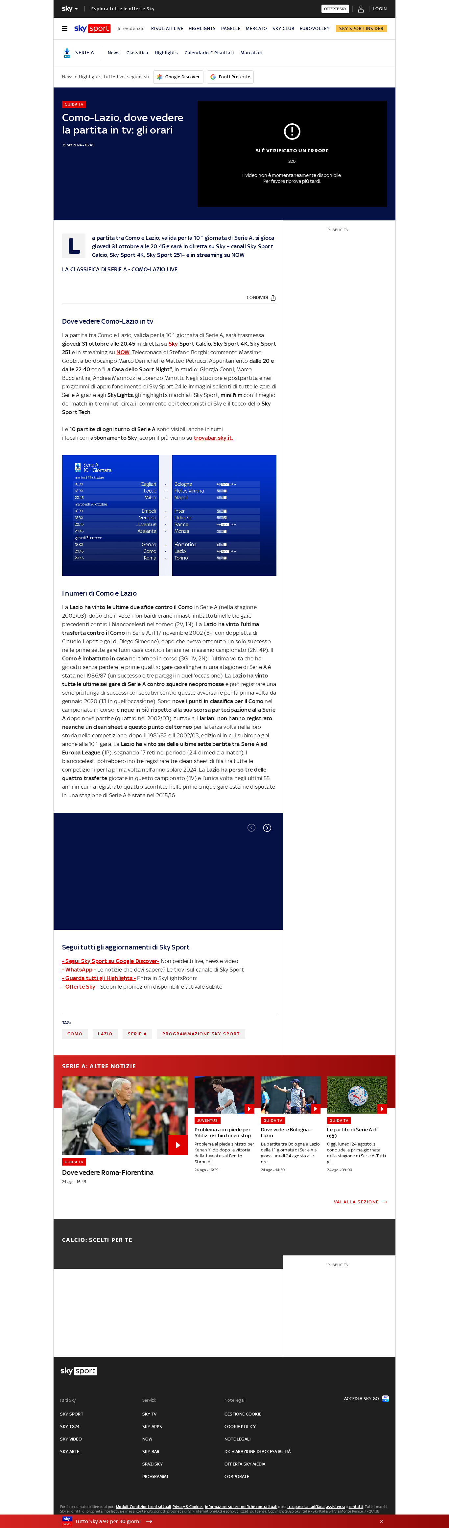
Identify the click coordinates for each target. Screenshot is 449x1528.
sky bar (150, 1451)
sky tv (149, 1414)
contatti (356, 1506)
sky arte (70, 1451)
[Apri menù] (64, 28)
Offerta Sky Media (245, 1464)
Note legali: (236, 1400)
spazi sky (152, 1464)
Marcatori (252, 52)
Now (147, 1439)
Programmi (155, 1476)
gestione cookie (243, 1414)
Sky (220, 246)
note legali (237, 1439)
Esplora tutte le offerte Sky (123, 8)
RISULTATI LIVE (167, 28)
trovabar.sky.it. (213, 437)
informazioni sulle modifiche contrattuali (241, 1506)
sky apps (152, 1426)
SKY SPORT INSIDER (361, 28)
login (380, 8)
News (114, 52)
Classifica (137, 52)
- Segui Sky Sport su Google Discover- (110, 961)
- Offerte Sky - (80, 986)
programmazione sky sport (201, 1033)
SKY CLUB (283, 28)
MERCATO (256, 28)
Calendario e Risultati (209, 52)
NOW (238, 255)
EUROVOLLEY (315, 28)
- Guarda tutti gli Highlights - (99, 978)
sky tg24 (70, 1426)
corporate (237, 1476)
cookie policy (240, 1426)
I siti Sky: (68, 1400)
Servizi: (149, 1400)
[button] (267, 828)
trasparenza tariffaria (305, 1506)
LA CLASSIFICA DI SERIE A (94, 269)
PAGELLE (231, 28)
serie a (137, 1033)
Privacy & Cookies (188, 1506)
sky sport (71, 1414)
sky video (71, 1439)
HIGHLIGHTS (202, 28)
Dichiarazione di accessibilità (258, 1451)
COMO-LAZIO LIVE (154, 269)
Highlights (166, 52)
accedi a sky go (361, 1398)
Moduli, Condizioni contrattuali (143, 1506)
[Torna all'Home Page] (92, 28)
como (75, 1033)
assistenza (335, 1506)
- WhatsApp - (79, 969)
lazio (105, 1033)
